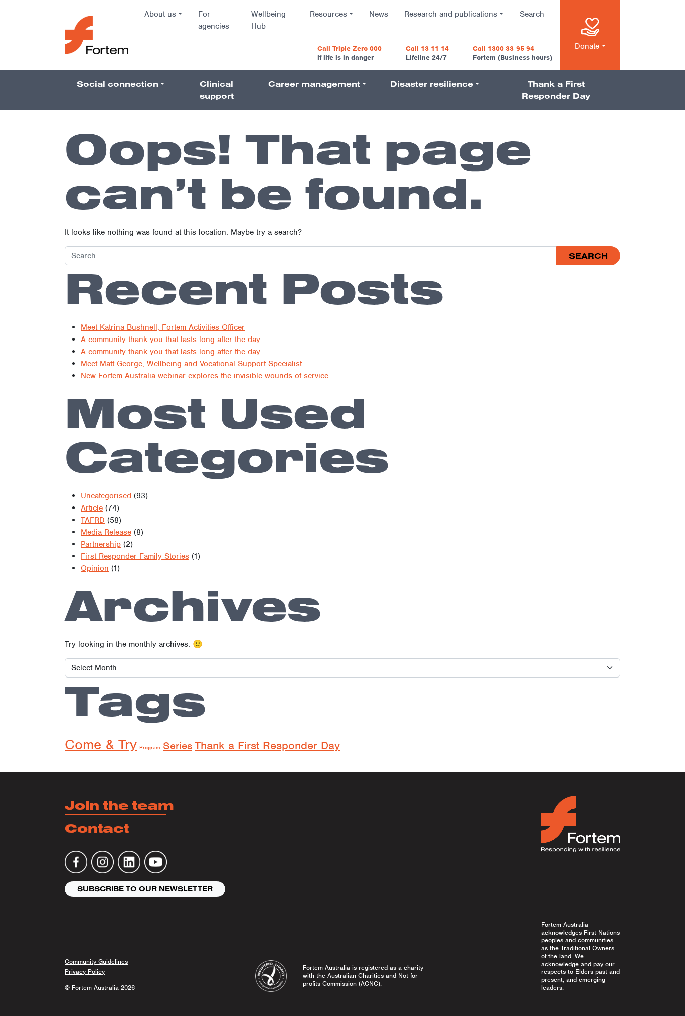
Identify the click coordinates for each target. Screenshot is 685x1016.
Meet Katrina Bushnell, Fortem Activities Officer (163, 327)
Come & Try (101, 744)
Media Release (106, 532)
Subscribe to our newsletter (145, 888)
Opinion (95, 568)
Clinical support (217, 90)
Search (532, 14)
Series (177, 745)
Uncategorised (106, 496)
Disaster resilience (431, 84)
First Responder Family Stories (135, 556)
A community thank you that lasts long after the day (170, 339)
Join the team (119, 805)
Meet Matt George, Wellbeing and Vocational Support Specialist (191, 364)
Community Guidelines (96, 961)
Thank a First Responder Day (556, 90)
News (378, 14)
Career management (314, 84)
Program (149, 747)
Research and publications (450, 14)
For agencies (213, 20)
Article (92, 508)
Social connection (117, 84)
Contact (97, 828)
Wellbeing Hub (268, 20)
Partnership (101, 544)
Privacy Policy (85, 971)
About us (160, 14)
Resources (328, 14)
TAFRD (93, 520)
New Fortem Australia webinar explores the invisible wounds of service (204, 376)
